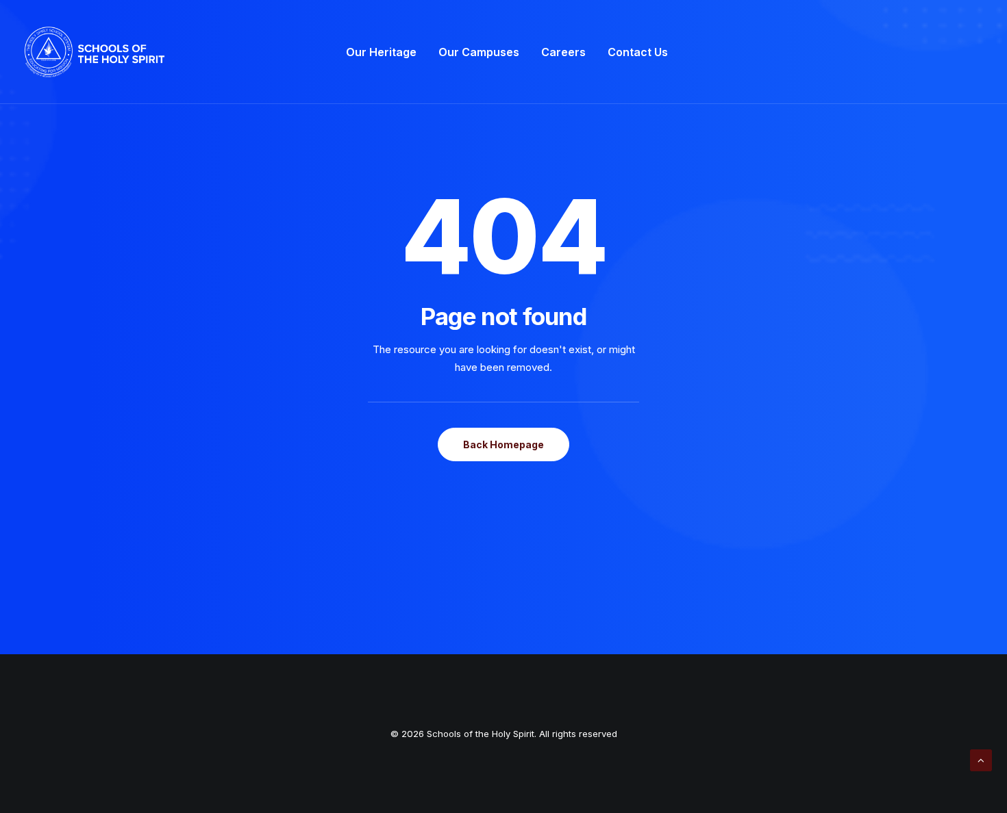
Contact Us (638, 52)
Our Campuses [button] (478, 52)
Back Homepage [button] (503, 444)
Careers (563, 52)
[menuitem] (381, 52)
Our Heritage (381, 52)
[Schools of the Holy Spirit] (94, 52)
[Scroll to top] (981, 759)
